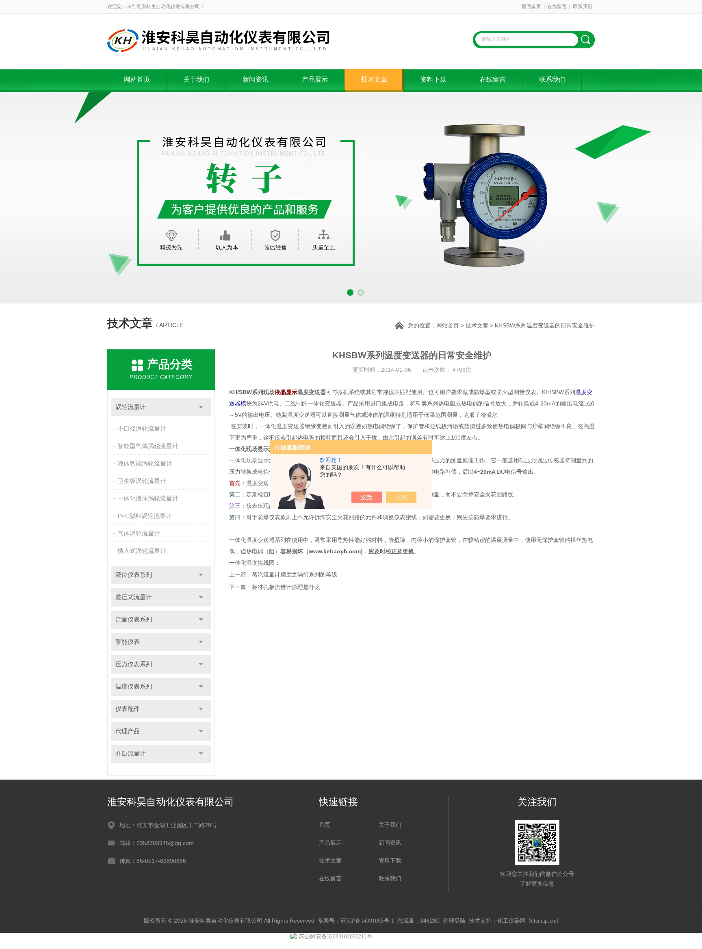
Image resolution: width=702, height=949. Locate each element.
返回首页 (531, 6)
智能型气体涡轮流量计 (147, 446)
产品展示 (315, 79)
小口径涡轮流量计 (141, 428)
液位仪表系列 (133, 575)
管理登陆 (454, 921)
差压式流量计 (133, 597)
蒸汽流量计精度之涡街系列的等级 (294, 575)
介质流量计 (130, 753)
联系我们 (582, 6)
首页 (324, 825)
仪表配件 (127, 709)
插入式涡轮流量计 (141, 551)
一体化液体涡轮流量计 (147, 498)
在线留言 (557, 6)
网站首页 (137, 79)
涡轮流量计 (130, 407)
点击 (201, 407)
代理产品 (127, 731)
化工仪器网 (511, 921)
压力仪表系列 (133, 664)
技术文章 (374, 79)
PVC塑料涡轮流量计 (144, 516)
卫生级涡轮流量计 (141, 481)
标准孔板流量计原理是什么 (286, 587)
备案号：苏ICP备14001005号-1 (356, 921)
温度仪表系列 (133, 686)
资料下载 (433, 79)
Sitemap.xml (543, 921)
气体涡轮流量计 (138, 533)
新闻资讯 (256, 79)
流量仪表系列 (133, 619)
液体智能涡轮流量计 (144, 463)
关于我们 (196, 79)
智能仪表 (127, 642)
